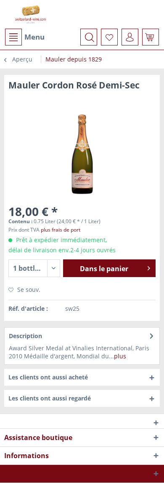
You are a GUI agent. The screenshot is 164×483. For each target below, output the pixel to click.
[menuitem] (24, 37)
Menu (34, 37)
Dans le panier (104, 268)
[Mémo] (109, 37)
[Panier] (150, 37)
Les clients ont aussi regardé (49, 398)
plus (120, 356)
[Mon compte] (130, 37)
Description (25, 336)
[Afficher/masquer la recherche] (88, 37)
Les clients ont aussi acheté (48, 377)
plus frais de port (60, 229)
